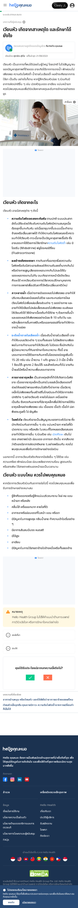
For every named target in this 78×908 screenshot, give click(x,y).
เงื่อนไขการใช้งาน (11, 811)
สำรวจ (6, 792)
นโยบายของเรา (29, 902)
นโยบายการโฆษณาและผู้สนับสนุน (19, 834)
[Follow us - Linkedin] (19, 779)
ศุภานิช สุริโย (19, 56)
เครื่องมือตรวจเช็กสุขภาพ (53, 792)
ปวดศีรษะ (57, 434)
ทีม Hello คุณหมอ (54, 46)
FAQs (6, 840)
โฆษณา (43, 830)
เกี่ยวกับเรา (45, 811)
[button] (39, 22)
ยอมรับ (11, 902)
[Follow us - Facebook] (5, 779)
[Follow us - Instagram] (12, 779)
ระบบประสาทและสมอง (12, 14)
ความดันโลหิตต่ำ (57, 243)
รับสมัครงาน (46, 823)
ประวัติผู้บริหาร (47, 817)
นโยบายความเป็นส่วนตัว (14, 817)
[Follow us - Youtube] (27, 779)
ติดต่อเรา (44, 836)
